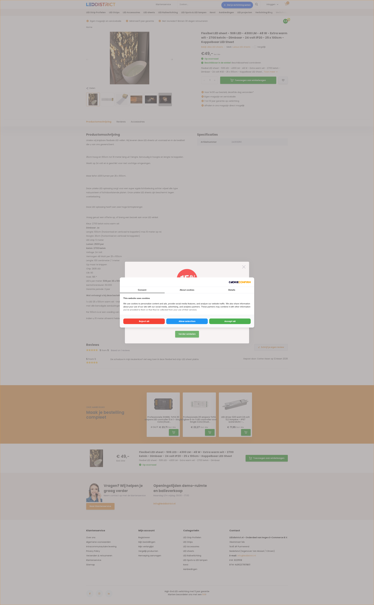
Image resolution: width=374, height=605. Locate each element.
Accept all (230, 321)
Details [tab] (231, 290)
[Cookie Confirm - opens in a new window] (240, 282)
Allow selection (187, 321)
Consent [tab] (142, 290)
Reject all (144, 321)
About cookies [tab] (187, 290)
